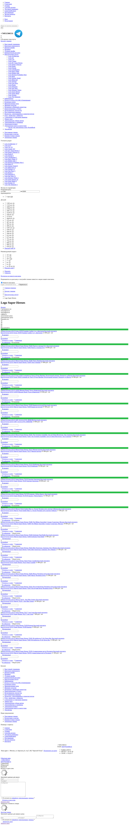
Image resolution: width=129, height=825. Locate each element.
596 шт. (10, 233)
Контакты (8, 16)
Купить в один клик (8, 800)
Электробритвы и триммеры (14, 705)
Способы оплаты (10, 7)
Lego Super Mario (10, 181)
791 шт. (10, 239)
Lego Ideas (8, 164)
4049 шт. (10, 218)
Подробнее (4, 338)
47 (12, 164)
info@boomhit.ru (67, 746)
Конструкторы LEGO (11, 679)
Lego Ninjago (9, 169)
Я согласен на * (19, 798)
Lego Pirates (8, 173)
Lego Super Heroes (10, 179)
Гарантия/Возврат (10, 11)
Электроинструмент (11, 706)
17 (16, 144)
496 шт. (10, 226)
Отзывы (7, 6)
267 (14, 149)
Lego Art (7, 145)
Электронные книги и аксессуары (16, 708)
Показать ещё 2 (9, 268)
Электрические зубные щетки (14, 703)
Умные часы (8, 701)
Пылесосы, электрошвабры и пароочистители (19, 696)
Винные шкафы (10, 672)
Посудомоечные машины (13, 694)
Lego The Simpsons (11, 184)
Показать (7, 271)
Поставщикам (9, 12)
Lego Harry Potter (10, 159)
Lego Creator (8, 149)
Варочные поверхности (12, 671)
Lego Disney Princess (11, 152)
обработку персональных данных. (23, 798)
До (21, 191)
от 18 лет (11, 266)
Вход (6, 19)
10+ (9, 255)
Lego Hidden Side (10, 161)
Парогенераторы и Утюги (13, 691)
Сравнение (18, 340)
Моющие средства (10, 688)
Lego (10, 196)
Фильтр (3, 307)
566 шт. (10, 231)
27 (16, 159)
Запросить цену (7, 821)
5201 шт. (10, 228)
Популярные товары (11, 132)
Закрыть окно (5, 802)
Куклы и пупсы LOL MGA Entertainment (17, 683)
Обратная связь (6, 758)
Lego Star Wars (9, 176)
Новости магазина (9, 282)
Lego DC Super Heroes (12, 150)
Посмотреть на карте (50, 750)
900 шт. (10, 245)
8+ (8, 262)
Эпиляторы (8, 710)
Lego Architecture (10, 144)
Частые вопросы (10, 14)
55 (15, 176)
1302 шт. (10, 203)
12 (14, 169)
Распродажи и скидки (12, 134)
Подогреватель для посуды (13, 693)
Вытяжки (8, 674)
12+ (9, 257)
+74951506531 (7, 33)
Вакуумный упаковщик (12, 669)
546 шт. (10, 229)
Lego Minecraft (9, 167)
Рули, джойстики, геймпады (14, 698)
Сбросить (8, 273)
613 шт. (10, 235)
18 (11, 147)
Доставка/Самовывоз (11, 9)
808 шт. (10, 243)
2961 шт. (10, 211)
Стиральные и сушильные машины (16, 700)
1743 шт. (10, 205)
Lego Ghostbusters (10, 157)
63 (14, 183)
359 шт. (10, 214)
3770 (9, 216)
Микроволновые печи (12, 686)
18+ (9, 259)
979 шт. (10, 246)
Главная (7, 2)
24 (17, 179)
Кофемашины (9, 681)
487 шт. (10, 222)
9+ (8, 264)
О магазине (8, 4)
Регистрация (9, 21)
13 (15, 167)
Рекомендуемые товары (12, 136)
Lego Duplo (8, 154)
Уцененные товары (11, 137)
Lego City (8, 147)
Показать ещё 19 (10, 248)
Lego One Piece (9, 171)
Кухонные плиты (10, 684)
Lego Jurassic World (11, 166)
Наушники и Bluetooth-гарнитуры (15, 689)
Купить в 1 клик (7, 340)
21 (18, 152)
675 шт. (10, 237)
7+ (8, 260)
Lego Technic (9, 183)
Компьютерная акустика (12, 677)
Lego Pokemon (9, 174)
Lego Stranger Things (11, 178)
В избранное (6, 342)
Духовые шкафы (10, 676)
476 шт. (10, 220)
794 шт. (10, 241)
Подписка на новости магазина (11, 276)
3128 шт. (10, 212)
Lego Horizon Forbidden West (14, 162)
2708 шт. (10, 209)
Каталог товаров (6, 41)
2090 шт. (10, 207)
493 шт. (10, 224)
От (2, 191)
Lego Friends (8, 156)
